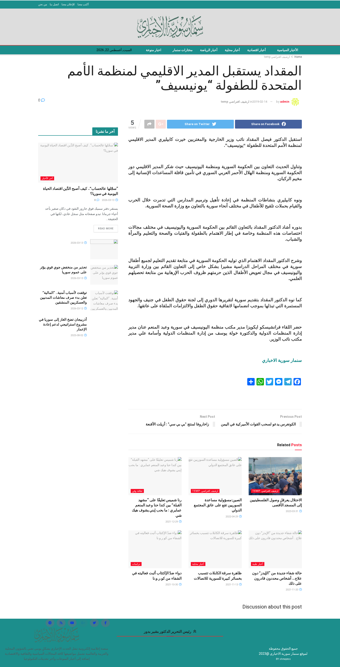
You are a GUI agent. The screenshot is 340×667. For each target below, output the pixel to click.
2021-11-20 (292, 589)
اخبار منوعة (153, 50)
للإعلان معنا (68, 4)
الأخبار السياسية (287, 50)
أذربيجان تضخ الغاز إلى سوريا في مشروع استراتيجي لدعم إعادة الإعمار (63, 324)
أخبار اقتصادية (256, 50)
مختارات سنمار (183, 50)
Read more (106, 228)
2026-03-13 (108, 200)
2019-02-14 (259, 101)
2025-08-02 (77, 335)
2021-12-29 (172, 521)
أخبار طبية (257, 564)
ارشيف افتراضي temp (277, 56)
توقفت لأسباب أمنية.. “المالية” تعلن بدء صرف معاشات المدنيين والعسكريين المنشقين (63, 297)
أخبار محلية (232, 50)
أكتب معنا (83, 4)
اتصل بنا (54, 4)
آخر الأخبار (47, 178)
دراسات (136, 564)
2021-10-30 (172, 584)
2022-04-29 (232, 516)
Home (298, 56)
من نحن (42, 4)
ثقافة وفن (137, 490)
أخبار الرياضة (208, 50)
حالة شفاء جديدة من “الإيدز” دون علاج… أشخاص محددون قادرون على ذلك (277, 578)
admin (284, 101)
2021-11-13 (232, 584)
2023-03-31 (292, 511)
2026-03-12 (77, 308)
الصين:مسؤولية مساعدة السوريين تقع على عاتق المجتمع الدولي (218, 505)
